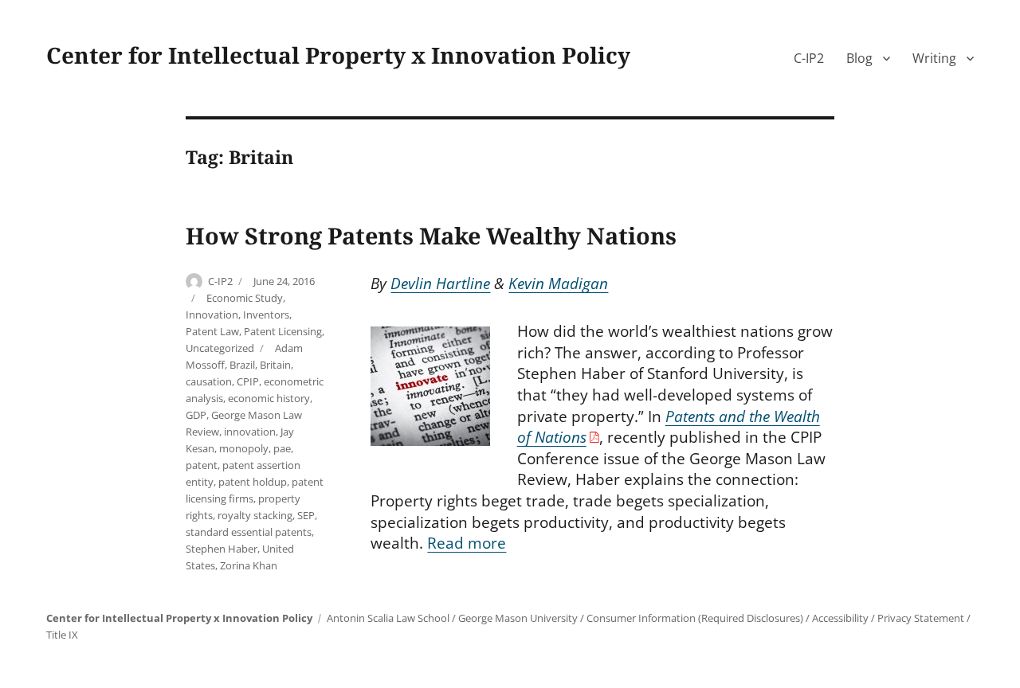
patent (202, 465)
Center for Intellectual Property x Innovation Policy (338, 55)
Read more (466, 543)
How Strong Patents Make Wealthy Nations (431, 235)
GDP (196, 415)
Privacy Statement (920, 618)
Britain (275, 365)
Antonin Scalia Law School (388, 618)
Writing (934, 58)
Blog (859, 58)
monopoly (244, 448)
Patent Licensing (283, 331)
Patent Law (212, 331)
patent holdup (252, 482)
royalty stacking (255, 515)
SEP (306, 515)
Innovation (212, 314)
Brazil (242, 365)
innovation (250, 431)
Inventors (266, 314)
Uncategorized (220, 348)
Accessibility (840, 618)
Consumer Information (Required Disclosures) (694, 618)
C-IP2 (809, 58)
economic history (269, 398)
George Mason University (518, 618)
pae (282, 448)
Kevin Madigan (558, 283)
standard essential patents (249, 532)
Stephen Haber (221, 548)
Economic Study (244, 298)
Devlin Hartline (440, 283)
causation (209, 381)
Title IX (62, 634)
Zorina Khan (248, 565)
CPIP (248, 381)
